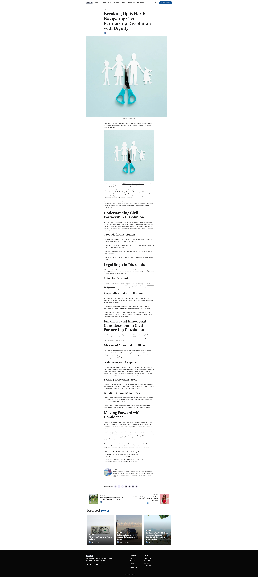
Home (96, 2)
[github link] (100, 564)
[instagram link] (97, 564)
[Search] (148, 2)
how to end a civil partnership (120, 308)
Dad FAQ (124, 2)
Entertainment (133, 567)
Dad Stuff (132, 560)
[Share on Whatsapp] (126, 486)
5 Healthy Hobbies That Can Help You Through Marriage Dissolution (124, 452)
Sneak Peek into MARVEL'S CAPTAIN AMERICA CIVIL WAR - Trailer (124, 459)
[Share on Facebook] (119, 486)
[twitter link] (87, 564)
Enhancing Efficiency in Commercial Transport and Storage (126, 537)
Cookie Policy (147, 560)
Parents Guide (131, 2)
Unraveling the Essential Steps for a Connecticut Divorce (121, 454)
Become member (165, 2)
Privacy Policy (147, 558)
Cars (131, 565)
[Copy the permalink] (136, 486)
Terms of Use (147, 565)
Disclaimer (146, 563)
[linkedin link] (93, 564)
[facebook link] (90, 564)
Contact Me (103, 2)
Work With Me (140, 2)
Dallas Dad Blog (116, 2)
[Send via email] (133, 486)
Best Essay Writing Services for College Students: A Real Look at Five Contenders (145, 498)
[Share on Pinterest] (122, 486)
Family (131, 558)
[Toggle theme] (151, 2)
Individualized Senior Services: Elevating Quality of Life (121, 461)
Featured (132, 563)
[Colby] (105, 33)
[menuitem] (96, 2)
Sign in (155, 2)
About (109, 2)
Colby (108, 33)
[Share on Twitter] (115, 486)
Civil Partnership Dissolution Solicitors (133, 184)
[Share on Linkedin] (129, 486)
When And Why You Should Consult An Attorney (119, 456)
